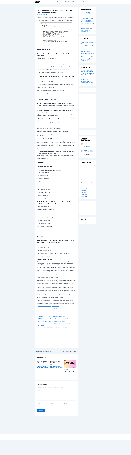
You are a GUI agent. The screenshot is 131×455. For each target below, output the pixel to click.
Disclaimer (62, 436)
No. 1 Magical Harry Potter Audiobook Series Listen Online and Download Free (87, 82)
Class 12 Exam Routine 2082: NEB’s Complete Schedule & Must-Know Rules (53, 327)
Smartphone (85, 1)
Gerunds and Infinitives (47, 39)
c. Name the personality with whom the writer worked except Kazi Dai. (54, 32)
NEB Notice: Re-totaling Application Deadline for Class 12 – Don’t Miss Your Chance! (54, 318)
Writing (43, 42)
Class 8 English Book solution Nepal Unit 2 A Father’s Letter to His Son (70, 371)
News (82, 186)
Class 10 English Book (85, 171)
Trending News (92, 1)
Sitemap (82, 212)
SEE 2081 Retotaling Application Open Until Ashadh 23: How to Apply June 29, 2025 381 (87, 50)
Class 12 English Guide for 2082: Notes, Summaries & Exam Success (51, 321)
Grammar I (43, 37)
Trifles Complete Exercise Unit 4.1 (44, 311)
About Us (83, 203)
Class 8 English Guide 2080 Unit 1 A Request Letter (55, 363)
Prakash (85, 150)
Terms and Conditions (85, 207)
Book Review (83, 167)
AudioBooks (73, 1)
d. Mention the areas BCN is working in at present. (52, 33)
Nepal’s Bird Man (44, 25)
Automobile (79, 1)
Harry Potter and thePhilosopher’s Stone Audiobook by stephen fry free (87, 78)
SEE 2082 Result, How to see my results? (88, 151)
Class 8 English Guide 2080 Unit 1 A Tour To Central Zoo (42, 363)
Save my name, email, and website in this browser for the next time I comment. (51, 407)
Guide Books (83, 180)
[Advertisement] (56, 338)
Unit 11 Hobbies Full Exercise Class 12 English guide (48, 308)
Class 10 (82, 169)
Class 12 (82, 174)
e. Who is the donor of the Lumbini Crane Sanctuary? (52, 34)
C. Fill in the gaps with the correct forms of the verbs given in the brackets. (56, 41)
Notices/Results (84, 188)
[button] (62, 1)
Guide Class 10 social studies (86, 182)
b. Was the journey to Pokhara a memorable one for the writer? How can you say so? (56, 31)
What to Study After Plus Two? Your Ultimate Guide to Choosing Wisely (51, 316)
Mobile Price (83, 184)
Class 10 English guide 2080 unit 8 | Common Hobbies (48, 306)
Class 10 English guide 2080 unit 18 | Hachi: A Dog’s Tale (49, 313)
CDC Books (67, 1)
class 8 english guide (85, 178)
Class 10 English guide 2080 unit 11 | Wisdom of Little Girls (49, 310)
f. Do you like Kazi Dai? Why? (49, 35)
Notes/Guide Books (58, 1)
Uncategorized (84, 196)
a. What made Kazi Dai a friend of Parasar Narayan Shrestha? (53, 30)
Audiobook (83, 165)
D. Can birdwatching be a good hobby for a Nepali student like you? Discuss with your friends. (58, 36)
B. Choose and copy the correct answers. (50, 40)
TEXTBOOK (83, 192)
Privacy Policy (56, 436)
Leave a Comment (40, 366)
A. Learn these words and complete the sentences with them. (53, 26)
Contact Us (83, 205)
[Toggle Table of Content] (70, 24)
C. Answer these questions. (48, 29)
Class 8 (82, 176)
